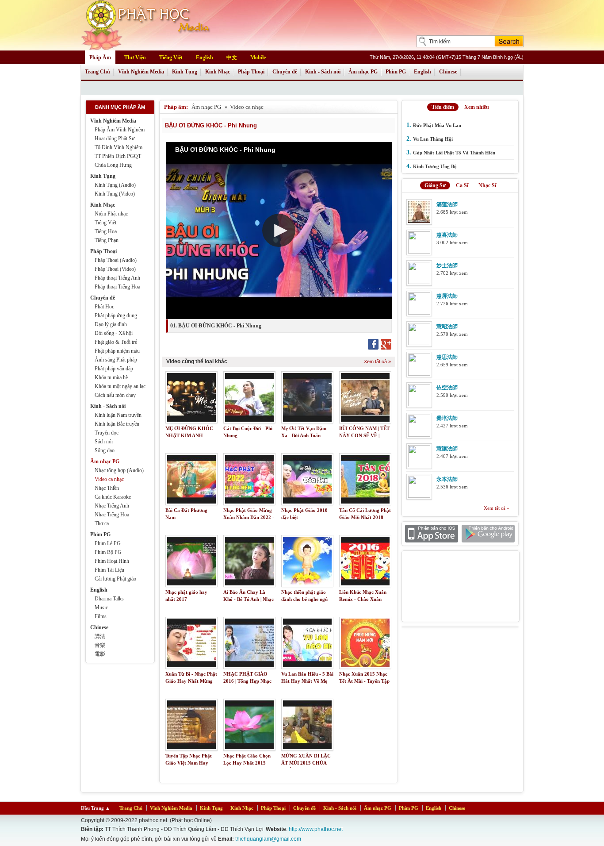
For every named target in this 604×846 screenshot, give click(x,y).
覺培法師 (447, 418)
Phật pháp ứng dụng (116, 315)
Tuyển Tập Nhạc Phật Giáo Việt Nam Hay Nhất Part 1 (188, 763)
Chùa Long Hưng (113, 165)
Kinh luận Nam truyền (118, 415)
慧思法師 (447, 357)
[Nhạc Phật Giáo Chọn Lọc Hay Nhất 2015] (249, 724)
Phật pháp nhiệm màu (117, 351)
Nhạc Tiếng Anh (112, 506)
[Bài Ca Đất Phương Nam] (191, 479)
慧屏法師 (447, 296)
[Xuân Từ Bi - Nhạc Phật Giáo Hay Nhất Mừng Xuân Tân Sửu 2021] (191, 643)
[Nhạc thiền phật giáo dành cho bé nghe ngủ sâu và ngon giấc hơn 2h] (307, 561)
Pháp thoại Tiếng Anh (117, 278)
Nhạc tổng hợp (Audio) (119, 470)
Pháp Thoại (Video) (115, 269)
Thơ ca (102, 523)
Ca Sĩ (462, 185)
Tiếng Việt (171, 57)
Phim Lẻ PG (108, 543)
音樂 (100, 645)
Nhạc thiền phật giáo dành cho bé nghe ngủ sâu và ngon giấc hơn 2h (307, 599)
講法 (100, 636)
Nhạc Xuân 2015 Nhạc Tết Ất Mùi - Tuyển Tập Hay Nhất (364, 681)
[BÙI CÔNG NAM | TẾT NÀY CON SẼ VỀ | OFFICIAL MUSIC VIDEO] (365, 397)
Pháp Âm (100, 57)
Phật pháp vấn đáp (114, 368)
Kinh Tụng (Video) (115, 194)
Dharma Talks (109, 599)
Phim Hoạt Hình (112, 561)
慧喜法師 (447, 235)
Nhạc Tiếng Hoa (112, 514)
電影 (100, 654)
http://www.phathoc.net (316, 829)
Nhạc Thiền (107, 488)
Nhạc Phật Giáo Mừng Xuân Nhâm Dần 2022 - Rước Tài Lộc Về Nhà (248, 517)
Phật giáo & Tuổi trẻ (116, 342)
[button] (278, 230)
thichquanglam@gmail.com (268, 839)
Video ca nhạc (109, 479)
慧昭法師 (447, 326)
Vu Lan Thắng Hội (433, 139)
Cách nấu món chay (115, 395)
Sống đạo (105, 450)
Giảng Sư (435, 185)
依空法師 (447, 388)
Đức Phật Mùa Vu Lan (437, 125)
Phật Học (104, 307)
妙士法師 (447, 265)
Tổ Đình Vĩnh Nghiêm (118, 147)
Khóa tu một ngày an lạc (120, 386)
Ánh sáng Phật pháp (116, 360)
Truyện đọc (107, 433)
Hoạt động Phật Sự (115, 138)
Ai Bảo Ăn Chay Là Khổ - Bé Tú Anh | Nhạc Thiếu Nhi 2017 (248, 599)
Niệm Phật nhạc (111, 214)
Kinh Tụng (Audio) (115, 185)
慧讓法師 (447, 449)
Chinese (448, 72)
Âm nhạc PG (363, 72)
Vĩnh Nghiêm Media (141, 72)
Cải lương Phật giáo (115, 579)
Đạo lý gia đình (111, 324)
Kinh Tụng (184, 72)
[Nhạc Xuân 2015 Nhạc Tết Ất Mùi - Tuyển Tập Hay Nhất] (365, 643)
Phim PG (396, 72)
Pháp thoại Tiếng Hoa (117, 287)
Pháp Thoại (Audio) (116, 260)
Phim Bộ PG (108, 552)
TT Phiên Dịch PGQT (118, 156)
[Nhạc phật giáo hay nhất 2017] (191, 561)
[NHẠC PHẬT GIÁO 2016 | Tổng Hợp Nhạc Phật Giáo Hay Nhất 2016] (249, 643)
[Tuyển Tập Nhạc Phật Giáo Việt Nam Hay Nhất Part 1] (191, 724)
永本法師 (447, 479)
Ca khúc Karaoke (113, 497)
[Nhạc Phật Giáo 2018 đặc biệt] (307, 479)
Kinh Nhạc (217, 72)
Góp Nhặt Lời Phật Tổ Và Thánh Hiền (454, 152)
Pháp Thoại (251, 72)
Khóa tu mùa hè (111, 377)
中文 (231, 57)
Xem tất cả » (377, 361)
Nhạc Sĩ (487, 185)
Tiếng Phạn (107, 240)
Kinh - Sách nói (322, 72)
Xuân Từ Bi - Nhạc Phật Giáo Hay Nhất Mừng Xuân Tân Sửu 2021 (191, 681)
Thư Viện (135, 57)
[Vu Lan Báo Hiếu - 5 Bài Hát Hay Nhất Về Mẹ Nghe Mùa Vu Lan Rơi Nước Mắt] (307, 643)
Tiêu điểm (443, 107)
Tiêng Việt (105, 222)
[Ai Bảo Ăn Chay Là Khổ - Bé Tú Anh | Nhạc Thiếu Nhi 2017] (249, 561)
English (204, 57)
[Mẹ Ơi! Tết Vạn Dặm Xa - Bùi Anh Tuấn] (307, 397)
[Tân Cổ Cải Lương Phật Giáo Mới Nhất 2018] (365, 479)
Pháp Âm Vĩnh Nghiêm (120, 130)
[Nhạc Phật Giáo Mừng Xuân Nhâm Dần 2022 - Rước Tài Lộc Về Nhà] (249, 479)
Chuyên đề (284, 72)
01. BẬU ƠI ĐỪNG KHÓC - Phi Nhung (215, 326)
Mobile (258, 57)
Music (101, 607)
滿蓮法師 (447, 204)
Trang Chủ (97, 72)
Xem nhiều (476, 107)
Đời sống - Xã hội (114, 333)
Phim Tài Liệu (109, 570)
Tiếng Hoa (106, 231)
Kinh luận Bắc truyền (117, 424)
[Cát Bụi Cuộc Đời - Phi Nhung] (249, 397)
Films (101, 616)
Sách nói (104, 441)
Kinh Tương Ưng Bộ (435, 166)
